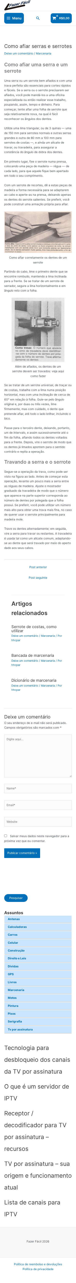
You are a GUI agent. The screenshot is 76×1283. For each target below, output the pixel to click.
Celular (13, 942)
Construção (16, 950)
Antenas (14, 919)
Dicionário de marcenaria (33, 680)
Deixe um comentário (18, 53)
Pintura (13, 1005)
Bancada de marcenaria (32, 655)
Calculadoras (17, 927)
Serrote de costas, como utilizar (34, 628)
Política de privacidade (38, 1269)
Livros (12, 982)
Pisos (12, 1013)
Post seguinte (38, 577)
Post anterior (38, 567)
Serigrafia (15, 1021)
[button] (38, 18)
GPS (11, 974)
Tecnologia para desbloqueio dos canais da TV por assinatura (37, 1059)
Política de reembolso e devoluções (38, 1264)
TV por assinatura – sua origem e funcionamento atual (38, 1175)
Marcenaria (16, 990)
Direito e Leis (17, 958)
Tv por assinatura (20, 1029)
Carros (13, 934)
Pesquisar (16, 898)
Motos (12, 997)
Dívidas (13, 966)
